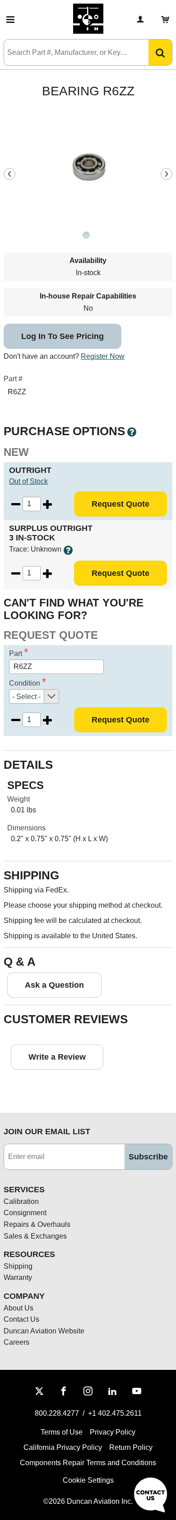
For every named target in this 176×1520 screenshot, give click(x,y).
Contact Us (21, 1319)
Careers (16, 1342)
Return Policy (131, 1447)
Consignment (25, 1213)
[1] (86, 236)
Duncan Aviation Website (44, 1331)
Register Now (103, 356)
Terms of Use (62, 1432)
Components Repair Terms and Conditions (88, 1463)
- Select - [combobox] (26, 696)
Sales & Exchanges (35, 1236)
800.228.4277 (57, 1413)
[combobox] (67, 52)
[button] (10, 20)
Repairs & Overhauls (37, 1224)
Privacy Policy (112, 1432)
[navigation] (9, 174)
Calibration (21, 1201)
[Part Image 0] (86, 235)
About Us (18, 1308)
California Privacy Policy (62, 1447)
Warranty (18, 1277)
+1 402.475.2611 (115, 1413)
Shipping (18, 1266)
